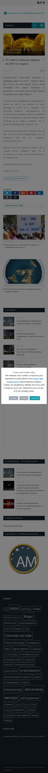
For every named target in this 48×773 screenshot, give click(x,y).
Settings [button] (13, 398)
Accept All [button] (34, 398)
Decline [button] (24, 398)
